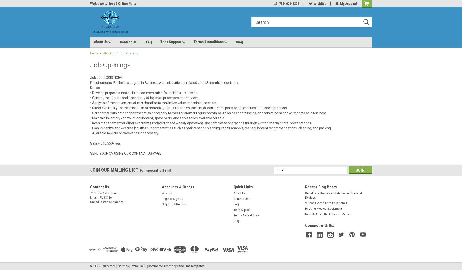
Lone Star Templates (191, 266)
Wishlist (320, 4)
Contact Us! (128, 42)
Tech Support (171, 42)
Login (165, 199)
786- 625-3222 (289, 4)
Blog (239, 42)
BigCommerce (153, 266)
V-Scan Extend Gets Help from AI (326, 203)
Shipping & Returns (174, 204)
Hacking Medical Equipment (323, 208)
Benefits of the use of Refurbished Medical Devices (333, 195)
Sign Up (178, 199)
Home (94, 53)
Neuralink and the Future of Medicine (329, 214)
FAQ (149, 42)
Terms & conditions (209, 42)
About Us (101, 42)
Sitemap (123, 266)
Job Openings (129, 53)
